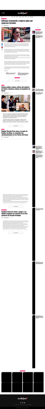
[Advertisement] (22, 5)
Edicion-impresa (29, 404)
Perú (16, 404)
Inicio (14, 404)
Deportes (26, 404)
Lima (23, 404)
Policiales (21, 404)
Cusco (18, 404)
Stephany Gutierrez (6, 25)
